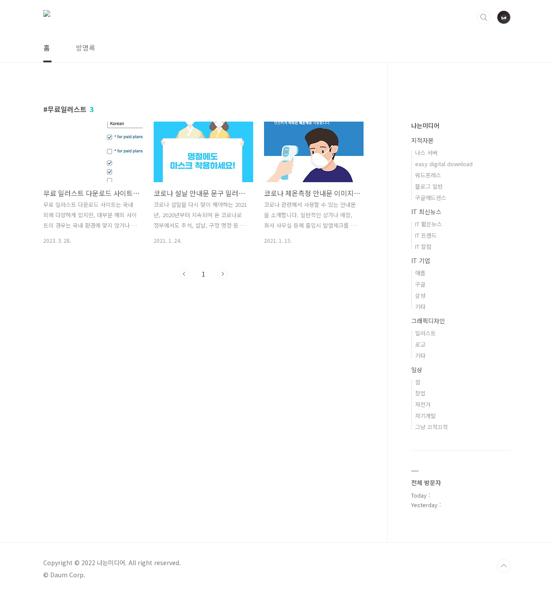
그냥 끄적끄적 (431, 427)
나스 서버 (426, 152)
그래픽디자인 (428, 320)
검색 (483, 17)
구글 (420, 284)
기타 (420, 306)
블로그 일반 (429, 186)
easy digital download (444, 164)
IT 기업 (420, 260)
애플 (420, 273)
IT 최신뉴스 (426, 211)
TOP (504, 566)
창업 (420, 393)
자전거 (423, 404)
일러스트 (425, 333)
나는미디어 (425, 125)
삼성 (420, 295)
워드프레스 (428, 175)
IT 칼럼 (423, 246)
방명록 (85, 47)
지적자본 (422, 140)
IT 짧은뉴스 (428, 224)
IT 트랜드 (426, 235)
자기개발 (425, 416)
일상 (416, 369)
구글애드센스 (430, 197)
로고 (420, 344)
